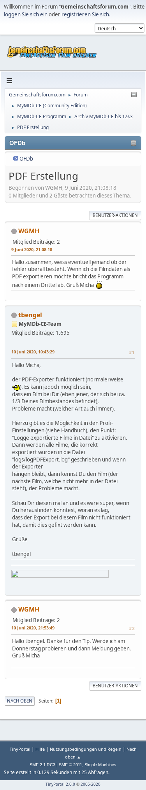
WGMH (28, 231)
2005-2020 (90, 784)
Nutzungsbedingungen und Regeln (85, 749)
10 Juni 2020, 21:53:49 (33, 628)
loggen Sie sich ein (25, 14)
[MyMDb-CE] (24, 341)
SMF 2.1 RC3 (42, 764)
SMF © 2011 (70, 764)
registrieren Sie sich (85, 14)
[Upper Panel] (134, 95)
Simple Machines (100, 764)
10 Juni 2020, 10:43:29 (33, 352)
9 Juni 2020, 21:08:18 (31, 249)
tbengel (30, 315)
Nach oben (19, 701)
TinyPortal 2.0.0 (60, 784)
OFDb (26, 158)
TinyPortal (20, 749)
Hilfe (40, 749)
